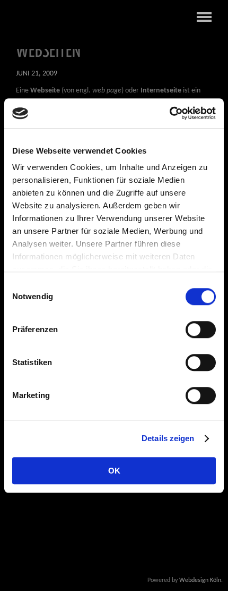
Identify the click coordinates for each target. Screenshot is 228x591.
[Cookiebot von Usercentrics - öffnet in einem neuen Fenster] (169, 113)
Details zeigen (168, 438)
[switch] (201, 329)
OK (114, 470)
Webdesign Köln (200, 580)
